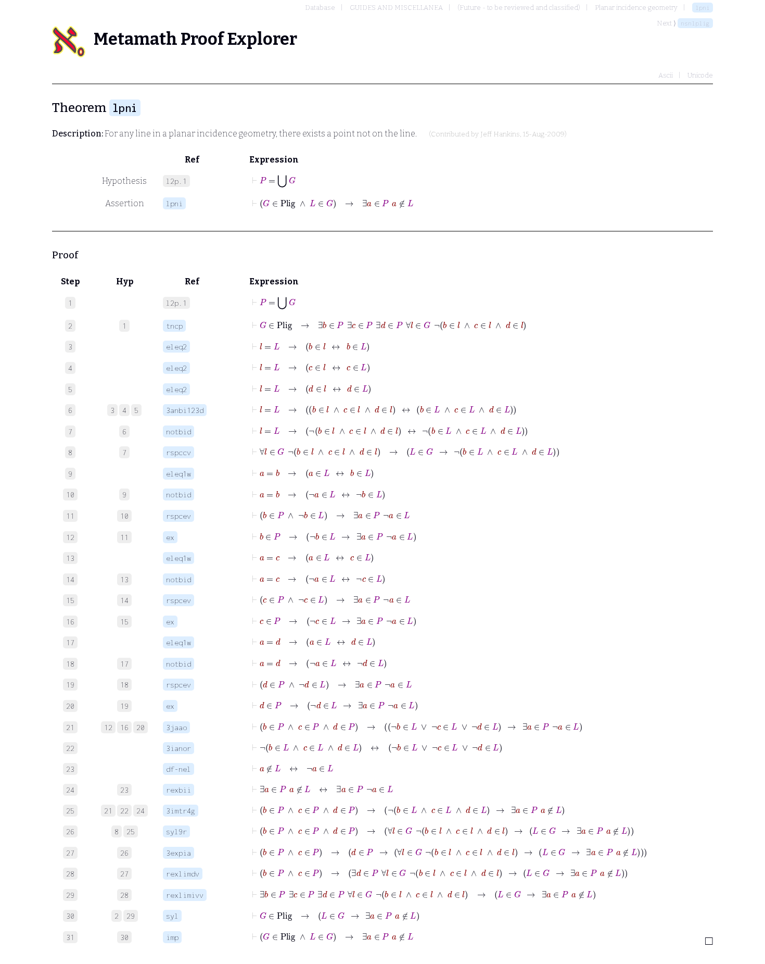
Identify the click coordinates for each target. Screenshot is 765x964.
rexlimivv (184, 895)
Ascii (665, 75)
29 (130, 915)
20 (140, 727)
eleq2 (176, 346)
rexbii (178, 789)
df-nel (178, 769)
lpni (702, 7)
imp (172, 937)
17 (124, 663)
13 (124, 579)
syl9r (176, 831)
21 (108, 810)
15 (124, 621)
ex (170, 537)
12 (108, 727)
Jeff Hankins (500, 134)
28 (124, 895)
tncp (174, 325)
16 (124, 727)
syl (172, 915)
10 (124, 515)
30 (124, 937)
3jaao (176, 727)
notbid (178, 431)
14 (124, 600)
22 (124, 810)
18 (124, 684)
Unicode (700, 75)
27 (124, 873)
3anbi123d (184, 410)
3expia (178, 852)
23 (124, 789)
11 (124, 537)
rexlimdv (182, 873)
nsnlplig (695, 23)
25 (130, 831)
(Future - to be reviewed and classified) (518, 7)
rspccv (178, 452)
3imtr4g (180, 810)
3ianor (178, 748)
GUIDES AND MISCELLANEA (396, 7)
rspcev (178, 515)
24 (140, 810)
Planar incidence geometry (636, 7)
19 (124, 706)
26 (124, 852)
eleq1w (178, 473)
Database (320, 7)
